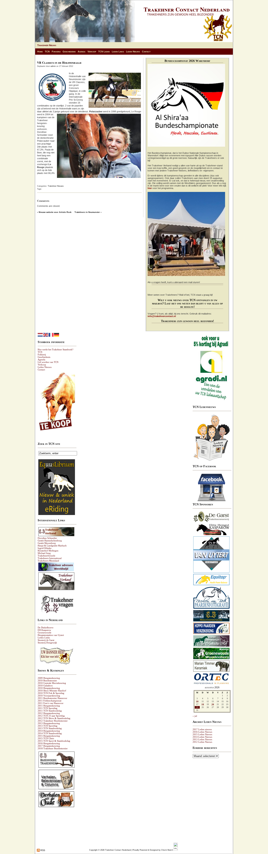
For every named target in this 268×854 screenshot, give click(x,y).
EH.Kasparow (44, 630)
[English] (46, 334)
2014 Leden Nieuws (202, 737)
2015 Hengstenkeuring (49, 736)
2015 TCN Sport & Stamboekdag (54, 741)
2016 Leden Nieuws (202, 732)
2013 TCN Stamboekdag (50, 728)
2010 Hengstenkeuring (49, 688)
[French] (51, 334)
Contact (146, 51)
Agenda (81, 51)
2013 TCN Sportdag (47, 726)
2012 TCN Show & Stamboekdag (54, 718)
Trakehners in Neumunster (87, 212)
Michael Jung (44, 553)
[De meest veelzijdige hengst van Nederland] (211, 535)
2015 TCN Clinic (46, 738)
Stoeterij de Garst (46, 640)
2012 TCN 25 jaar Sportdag (51, 715)
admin (53, 66)
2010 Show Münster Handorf (52, 690)
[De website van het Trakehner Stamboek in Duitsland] (56, 536)
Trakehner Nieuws (46, 45)
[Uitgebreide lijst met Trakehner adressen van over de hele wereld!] (56, 571)
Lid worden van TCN (48, 362)
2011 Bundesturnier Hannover (52, 698)
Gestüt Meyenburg (47, 543)
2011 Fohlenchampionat (49, 700)
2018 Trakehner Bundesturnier (53, 748)
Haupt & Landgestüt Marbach (52, 545)
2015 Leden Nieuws (202, 734)
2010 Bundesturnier (47, 680)
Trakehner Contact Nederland (187, 9)
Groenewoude (44, 632)
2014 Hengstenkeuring (49, 731)
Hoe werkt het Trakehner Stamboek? (55, 349)
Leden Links (118, 51)
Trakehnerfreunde (46, 555)
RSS (42, 850)
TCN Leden (104, 51)
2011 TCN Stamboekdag (50, 710)
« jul (195, 716)
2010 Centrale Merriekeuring (52, 683)
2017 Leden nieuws (202, 729)
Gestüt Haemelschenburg (50, 540)
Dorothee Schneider (47, 538)
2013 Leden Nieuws (202, 739)
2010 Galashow (45, 685)
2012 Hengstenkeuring (49, 713)
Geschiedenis (69, 51)
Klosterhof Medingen (48, 550)
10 (197, 701)
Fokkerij (56, 51)
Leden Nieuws (133, 51)
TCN (47, 51)
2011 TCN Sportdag (47, 708)
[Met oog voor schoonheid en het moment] (211, 608)
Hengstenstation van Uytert (51, 635)
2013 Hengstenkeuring (49, 723)
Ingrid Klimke (45, 548)
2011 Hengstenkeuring (49, 705)
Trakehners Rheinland (48, 560)
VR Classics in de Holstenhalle (59, 62)
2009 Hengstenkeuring (49, 678)
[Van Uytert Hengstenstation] (211, 572)
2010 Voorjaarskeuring (49, 695)
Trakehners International (50, 558)
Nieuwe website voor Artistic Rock (55, 212)
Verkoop (92, 51)
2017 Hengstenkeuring (49, 746)
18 (202, 704)
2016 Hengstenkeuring (49, 743)
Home (40, 51)
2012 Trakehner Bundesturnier (53, 720)
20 (212, 704)
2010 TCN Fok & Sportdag (51, 693)
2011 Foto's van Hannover (50, 703)
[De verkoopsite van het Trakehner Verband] (56, 590)
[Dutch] (40, 334)
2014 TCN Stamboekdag (50, 733)
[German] (56, 334)
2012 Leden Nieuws (202, 742)
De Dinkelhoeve (45, 627)
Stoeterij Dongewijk (47, 642)
